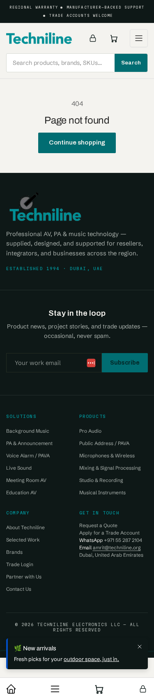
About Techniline (25, 527)
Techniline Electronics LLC (78, 624)
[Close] (140, 647)
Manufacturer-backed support (106, 7)
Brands (14, 552)
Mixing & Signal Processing (110, 468)
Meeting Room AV (26, 480)
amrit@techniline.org (117, 547)
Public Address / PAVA (104, 443)
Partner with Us (23, 577)
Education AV (21, 492)
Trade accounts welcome (81, 16)
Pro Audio (90, 431)
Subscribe (125, 362)
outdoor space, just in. (91, 659)
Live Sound (19, 468)
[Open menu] (139, 38)
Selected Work (23, 540)
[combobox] (77, 63)
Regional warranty (34, 7)
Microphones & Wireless (107, 455)
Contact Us (18, 589)
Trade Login (19, 564)
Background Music (27, 431)
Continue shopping (77, 142)
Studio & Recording (101, 480)
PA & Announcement (29, 443)
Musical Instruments (102, 492)
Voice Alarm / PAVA (28, 455)
